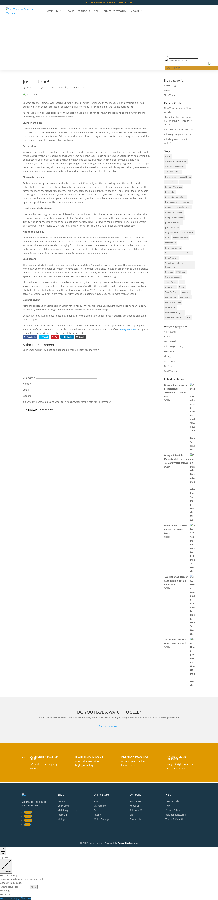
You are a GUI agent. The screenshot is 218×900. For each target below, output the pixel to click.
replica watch (187, 232)
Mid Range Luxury (67, 810)
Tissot (181, 287)
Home (49, 11)
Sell (97, 11)
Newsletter (135, 801)
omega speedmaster (174, 217)
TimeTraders (171, 95)
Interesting (63, 87)
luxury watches (172, 202)
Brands (82, 11)
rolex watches (186, 252)
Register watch (171, 232)
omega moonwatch (173, 212)
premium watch (172, 227)
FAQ (167, 805)
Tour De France (172, 292)
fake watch (185, 181)
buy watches (170, 176)
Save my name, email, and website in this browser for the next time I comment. (69, 401)
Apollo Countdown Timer (176, 161)
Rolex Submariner (173, 247)
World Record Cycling (174, 312)
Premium (169, 351)
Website (27, 395)
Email (27, 389)
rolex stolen (170, 242)
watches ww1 (171, 297)
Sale (71, 11)
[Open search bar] (166, 55)
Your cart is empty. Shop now (15, 898)
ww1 (189, 317)
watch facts (185, 297)
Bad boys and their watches (179, 129)
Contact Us (135, 819)
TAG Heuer (181, 272)
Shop (96, 801)
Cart (96, 810)
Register (98, 814)
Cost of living (185, 176)
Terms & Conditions (176, 819)
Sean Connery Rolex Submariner (174, 265)
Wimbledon (170, 307)
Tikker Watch (171, 282)
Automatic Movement (174, 166)
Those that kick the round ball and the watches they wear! (178, 120)
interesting (170, 192)
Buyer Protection (116, 11)
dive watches (171, 181)
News (167, 90)
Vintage (168, 356)
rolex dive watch (180, 237)
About (135, 11)
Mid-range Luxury (173, 346)
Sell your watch (109, 726)
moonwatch (187, 202)
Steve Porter (32, 87)
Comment (29, 377)
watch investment (173, 302)
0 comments (77, 87)
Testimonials (172, 801)
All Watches (170, 331)
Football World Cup (173, 186)
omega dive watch (183, 207)
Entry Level (170, 341)
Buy (58, 11)
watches (186, 292)
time (182, 282)
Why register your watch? (177, 134)
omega (168, 207)
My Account (100, 805)
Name (27, 383)
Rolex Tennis (171, 252)
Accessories (170, 361)
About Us (134, 805)
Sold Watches (171, 370)
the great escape (172, 277)
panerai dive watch (173, 222)
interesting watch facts (175, 197)
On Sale (168, 365)
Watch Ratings (101, 819)
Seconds (169, 272)
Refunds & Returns (175, 814)
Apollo (168, 156)
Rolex (167, 237)
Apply (33, 886)
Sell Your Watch (138, 810)
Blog (132, 814)
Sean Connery (171, 258)
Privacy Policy (172, 810)
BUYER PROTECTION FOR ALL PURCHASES (109, 2)
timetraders (170, 287)
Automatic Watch (172, 171)
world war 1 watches (174, 317)
